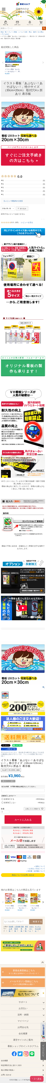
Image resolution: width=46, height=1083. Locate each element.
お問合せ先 (23, 1027)
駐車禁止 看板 (11, 929)
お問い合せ (17, 24)
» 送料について (39, 866)
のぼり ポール (31, 929)
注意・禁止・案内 (30, 32)
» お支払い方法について (36, 869)
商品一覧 (5, 24)
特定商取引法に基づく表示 (11, 1065)
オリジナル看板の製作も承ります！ (23, 365)
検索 (44, 28)
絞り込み (23, 208)
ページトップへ (43, 962)
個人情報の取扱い (8, 1070)
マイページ (30, 24)
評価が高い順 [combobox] (6, 208)
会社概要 (23, 1033)
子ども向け (5, 34)
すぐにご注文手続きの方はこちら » (23, 155)
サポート (23, 1002)
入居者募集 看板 (17, 929)
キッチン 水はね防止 (38, 929)
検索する (37, 922)
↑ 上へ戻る (36, 1079)
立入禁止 (41, 32)
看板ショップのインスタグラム (23, 1046)
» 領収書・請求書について (35, 871)
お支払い (23, 1008)
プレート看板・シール (15, 32)
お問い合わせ (6, 1075)
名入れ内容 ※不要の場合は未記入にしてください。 (19, 786)
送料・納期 (23, 1014)
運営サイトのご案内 (23, 1040)
